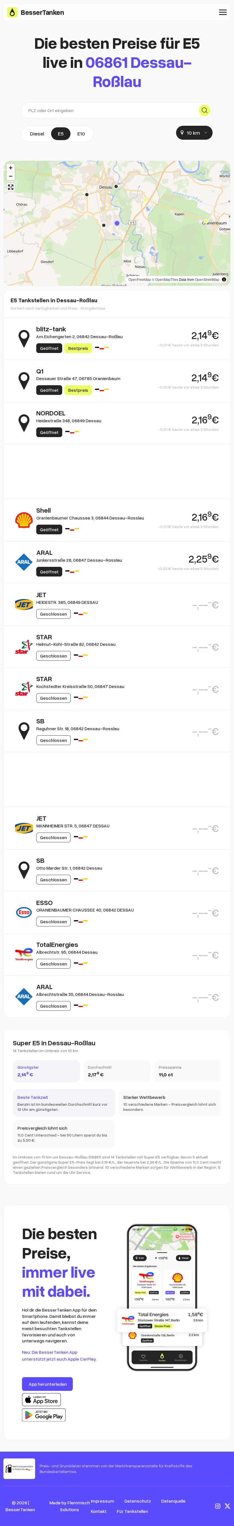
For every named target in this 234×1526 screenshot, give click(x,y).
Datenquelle (173, 1501)
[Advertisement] (117, 471)
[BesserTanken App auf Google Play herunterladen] (44, 1415)
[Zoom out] (11, 176)
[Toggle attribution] (224, 279)
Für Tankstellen (132, 1511)
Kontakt (98, 1511)
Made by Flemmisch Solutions (69, 1506)
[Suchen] (204, 110)
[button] (117, 223)
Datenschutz (137, 1501)
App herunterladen (48, 1384)
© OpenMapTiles (165, 279)
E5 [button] (61, 133)
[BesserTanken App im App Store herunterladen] (41, 1399)
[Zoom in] (11, 168)
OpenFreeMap (139, 279)
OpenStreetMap (207, 279)
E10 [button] (81, 133)
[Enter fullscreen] (11, 187)
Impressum (102, 1501)
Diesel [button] (37, 133)
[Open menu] (223, 12)
